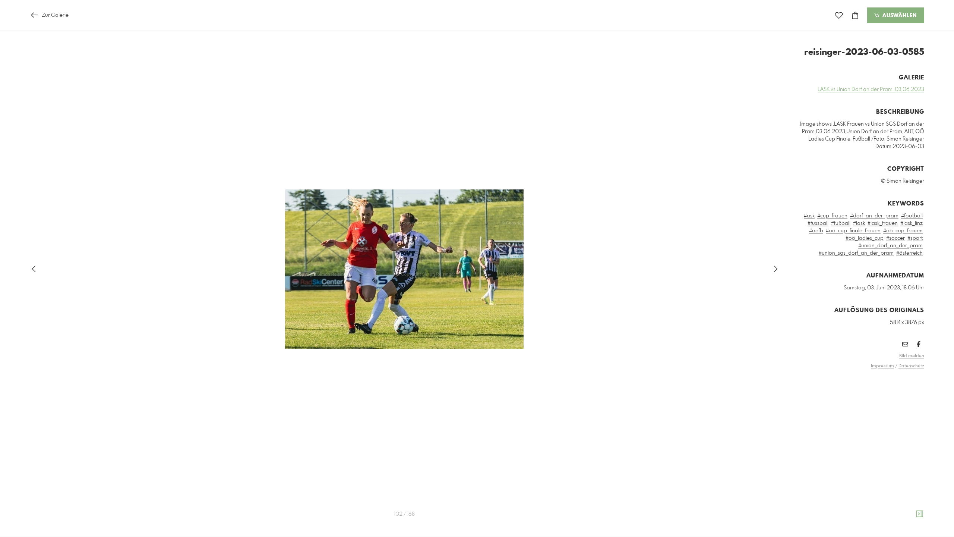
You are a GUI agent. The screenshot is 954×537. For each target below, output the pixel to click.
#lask (859, 223)
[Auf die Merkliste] (838, 15)
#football (912, 216)
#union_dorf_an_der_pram (890, 245)
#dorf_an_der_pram (874, 216)
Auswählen (899, 15)
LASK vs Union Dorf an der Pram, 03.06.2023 (871, 89)
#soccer (895, 238)
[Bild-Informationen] (919, 514)
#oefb (816, 230)
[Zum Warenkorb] (855, 15)
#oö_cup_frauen (903, 230)
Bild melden (911, 356)
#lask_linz (911, 223)
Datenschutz (911, 366)
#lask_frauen (883, 223)
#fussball (818, 223)
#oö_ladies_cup (865, 238)
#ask (809, 216)
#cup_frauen (832, 216)
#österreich (909, 253)
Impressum (882, 366)
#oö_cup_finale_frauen (853, 230)
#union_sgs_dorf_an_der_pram (856, 253)
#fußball (840, 223)
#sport (915, 238)
